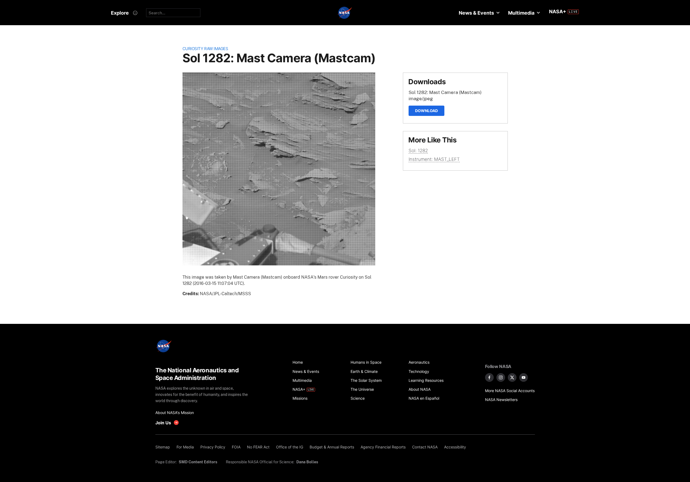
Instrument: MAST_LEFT (434, 159)
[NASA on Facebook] (489, 377)
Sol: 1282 (418, 150)
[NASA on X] (512, 377)
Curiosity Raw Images (205, 48)
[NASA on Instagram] (500, 377)
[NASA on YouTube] (523, 377)
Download (426, 110)
